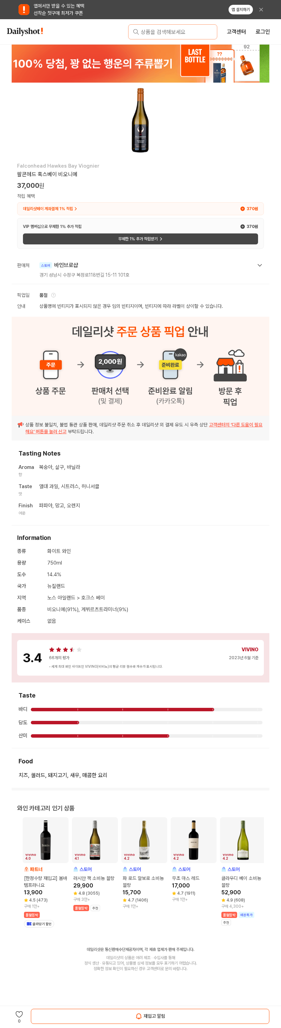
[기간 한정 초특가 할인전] (140, 63)
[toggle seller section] (260, 265)
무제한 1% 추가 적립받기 (138, 239)
